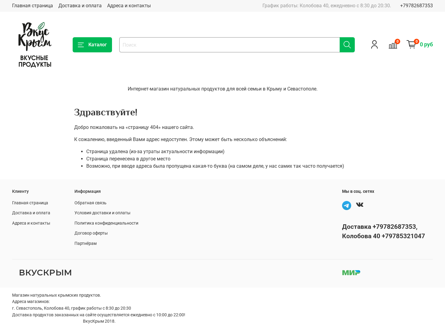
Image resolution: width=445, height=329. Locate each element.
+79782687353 (416, 5)
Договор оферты (91, 233)
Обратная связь (90, 203)
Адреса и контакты (129, 5)
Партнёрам (85, 243)
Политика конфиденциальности (106, 223)
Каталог (97, 45)
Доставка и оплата (80, 5)
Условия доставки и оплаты (102, 212)
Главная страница (32, 5)
